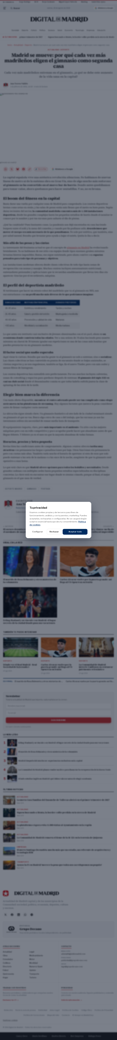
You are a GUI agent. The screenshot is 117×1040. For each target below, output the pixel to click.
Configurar (37, 531)
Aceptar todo (75, 531)
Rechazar (54, 531)
